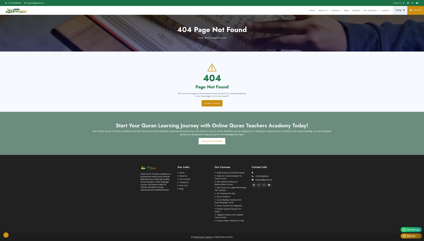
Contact (385, 10)
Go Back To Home (212, 103)
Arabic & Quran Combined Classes (231, 172)
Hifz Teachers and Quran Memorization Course (226, 183)
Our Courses (185, 179)
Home (312, 10)
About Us (323, 10)
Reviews (356, 10)
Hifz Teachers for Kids (226, 193)
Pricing (398, 10)
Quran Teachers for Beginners (229, 205)
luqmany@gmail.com (35, 3)
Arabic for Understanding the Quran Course (228, 177)
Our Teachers (370, 10)
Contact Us (184, 182)
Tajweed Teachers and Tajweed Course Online (229, 216)
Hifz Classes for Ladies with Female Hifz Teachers (230, 188)
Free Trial (417, 10)
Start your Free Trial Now (211, 141)
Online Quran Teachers (202, 237)
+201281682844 (14, 3)
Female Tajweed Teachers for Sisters (228, 210)
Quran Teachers (223, 196)
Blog (346, 10)
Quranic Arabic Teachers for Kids (230, 220)
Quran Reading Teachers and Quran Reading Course (228, 201)
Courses (335, 10)
